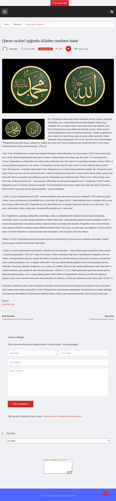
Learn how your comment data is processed (62, 416)
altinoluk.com (8, 304)
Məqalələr (17, 24)
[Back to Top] (106, 493)
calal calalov (13, 49)
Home (6, 24)
